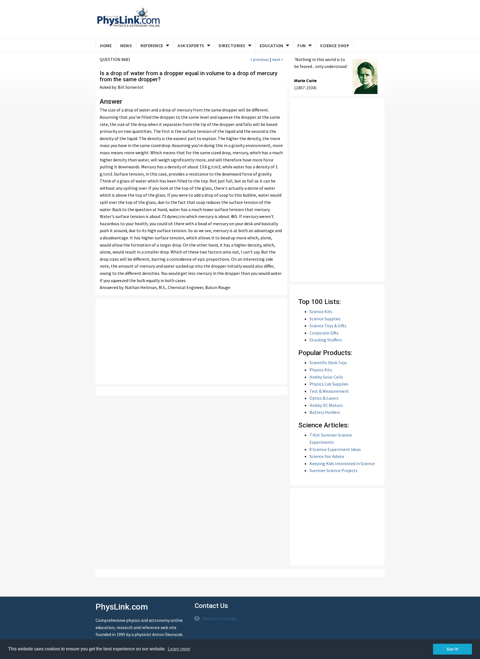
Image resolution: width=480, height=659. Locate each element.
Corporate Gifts (324, 333)
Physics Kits (320, 369)
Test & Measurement (329, 391)
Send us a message (219, 618)
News (126, 45)
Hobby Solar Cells (326, 377)
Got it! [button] (453, 649)
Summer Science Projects (333, 470)
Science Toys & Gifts (327, 325)
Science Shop (334, 45)
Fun (302, 45)
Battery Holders (324, 412)
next (276, 59)
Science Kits (320, 311)
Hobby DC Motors (326, 405)
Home (106, 45)
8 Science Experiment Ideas (335, 449)
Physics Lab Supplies (328, 384)
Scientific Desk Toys (328, 362)
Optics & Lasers (324, 398)
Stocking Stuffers (325, 340)
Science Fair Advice (326, 456)
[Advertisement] (271, 18)
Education (271, 45)
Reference (152, 45)
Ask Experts (191, 45)
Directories (232, 45)
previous (260, 59)
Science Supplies (325, 318)
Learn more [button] (179, 649)
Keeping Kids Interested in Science (342, 463)
